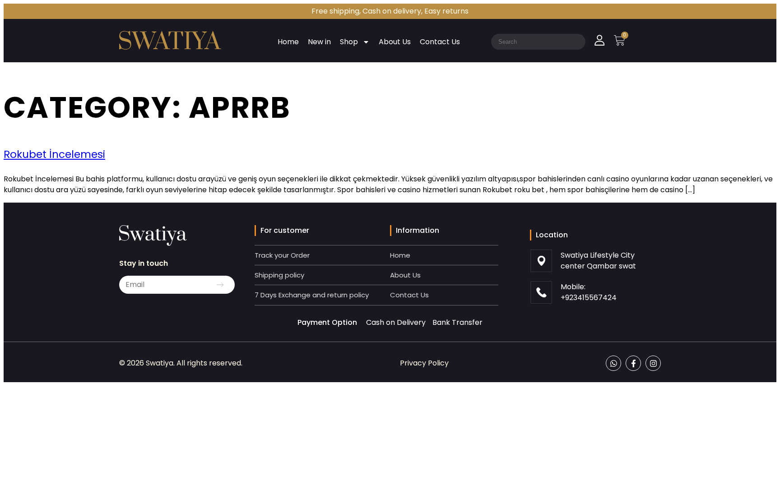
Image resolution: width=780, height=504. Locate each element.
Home (288, 42)
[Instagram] (653, 363)
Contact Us (440, 42)
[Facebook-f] (633, 363)
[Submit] (220, 285)
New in (319, 42)
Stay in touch (143, 263)
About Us (395, 42)
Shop (349, 42)
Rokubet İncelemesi (54, 154)
